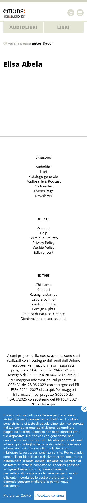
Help (43, 233)
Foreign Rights (43, 309)
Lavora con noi (43, 299)
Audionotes (44, 186)
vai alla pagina (30, 43)
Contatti (43, 289)
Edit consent (43, 252)
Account (43, 228)
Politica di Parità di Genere (44, 313)
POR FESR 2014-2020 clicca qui (53, 375)
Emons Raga (43, 191)
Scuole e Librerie (43, 304)
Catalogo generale (43, 176)
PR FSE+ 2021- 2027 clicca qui (45, 387)
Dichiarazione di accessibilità (43, 318)
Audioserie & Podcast (44, 181)
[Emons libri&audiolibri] (16, 14)
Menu (80, 12)
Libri (63, 27)
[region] (43, 454)
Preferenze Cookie (17, 495)
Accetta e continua (50, 495)
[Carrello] (70, 12)
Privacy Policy (43, 242)
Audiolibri (23, 27)
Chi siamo (44, 284)
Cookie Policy (43, 247)
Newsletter (43, 195)
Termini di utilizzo (43, 237)
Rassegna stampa (43, 294)
